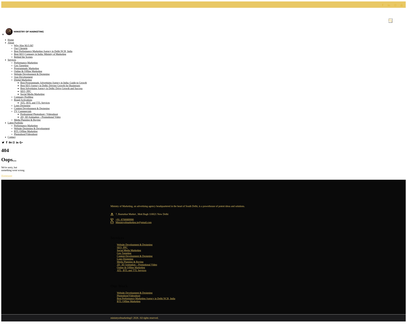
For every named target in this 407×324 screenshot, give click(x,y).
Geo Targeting (124, 253)
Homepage (6, 175)
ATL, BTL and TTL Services (131, 270)
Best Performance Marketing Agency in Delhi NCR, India (146, 298)
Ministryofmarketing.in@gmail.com (134, 222)
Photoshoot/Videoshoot (128, 295)
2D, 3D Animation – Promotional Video (137, 264)
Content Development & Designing (134, 256)
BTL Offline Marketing (128, 301)
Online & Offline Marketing (131, 267)
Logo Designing (125, 259)
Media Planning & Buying (130, 261)
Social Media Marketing (129, 250)
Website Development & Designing (134, 244)
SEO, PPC (122, 247)
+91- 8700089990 (125, 219)
